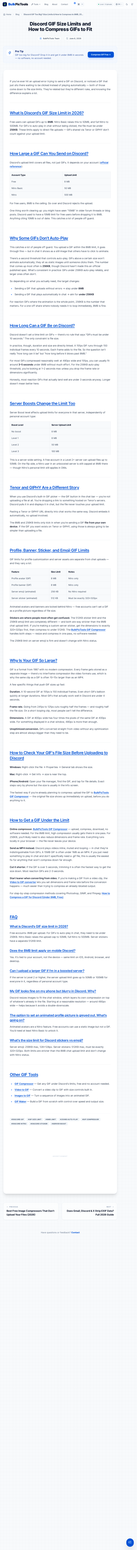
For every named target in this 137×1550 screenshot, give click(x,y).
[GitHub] (132, 4)
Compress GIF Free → (101, 54)
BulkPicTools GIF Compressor (88, 629)
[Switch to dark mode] (127, 4)
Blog (46, 4)
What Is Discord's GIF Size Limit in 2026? (47, 112)
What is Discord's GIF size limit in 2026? (39, 926)
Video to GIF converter (23, 882)
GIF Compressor (24, 1083)
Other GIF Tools (24, 1074)
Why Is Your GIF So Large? (33, 660)
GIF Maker (20, 1101)
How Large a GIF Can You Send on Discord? (49, 153)
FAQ (13, 916)
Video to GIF (22, 1089)
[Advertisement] (60, 1156)
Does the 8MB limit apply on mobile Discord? (42, 951)
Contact (64, 4)
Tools (36, 4)
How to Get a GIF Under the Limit (39, 820)
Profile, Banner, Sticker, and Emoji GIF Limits (49, 550)
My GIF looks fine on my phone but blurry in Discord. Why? (53, 991)
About (54, 4)
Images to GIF (23, 1095)
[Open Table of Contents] (130, 1542)
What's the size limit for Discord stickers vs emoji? (46, 1040)
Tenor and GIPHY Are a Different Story (44, 487)
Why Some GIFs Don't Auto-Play (39, 238)
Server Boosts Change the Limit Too (42, 403)
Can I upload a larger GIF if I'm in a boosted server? (47, 971)
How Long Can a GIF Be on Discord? (42, 325)
